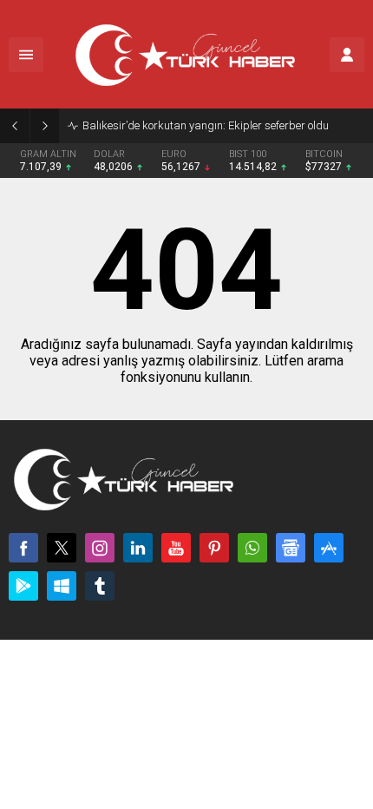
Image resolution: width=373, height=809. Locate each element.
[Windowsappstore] (61, 586)
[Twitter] (61, 547)
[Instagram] (100, 547)
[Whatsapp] (252, 547)
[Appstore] (329, 547)
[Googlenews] (290, 547)
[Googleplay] (23, 586)
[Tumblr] (100, 586)
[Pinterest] (214, 547)
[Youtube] (176, 547)
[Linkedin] (138, 547)
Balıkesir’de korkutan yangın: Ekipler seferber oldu (205, 125)
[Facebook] (23, 547)
